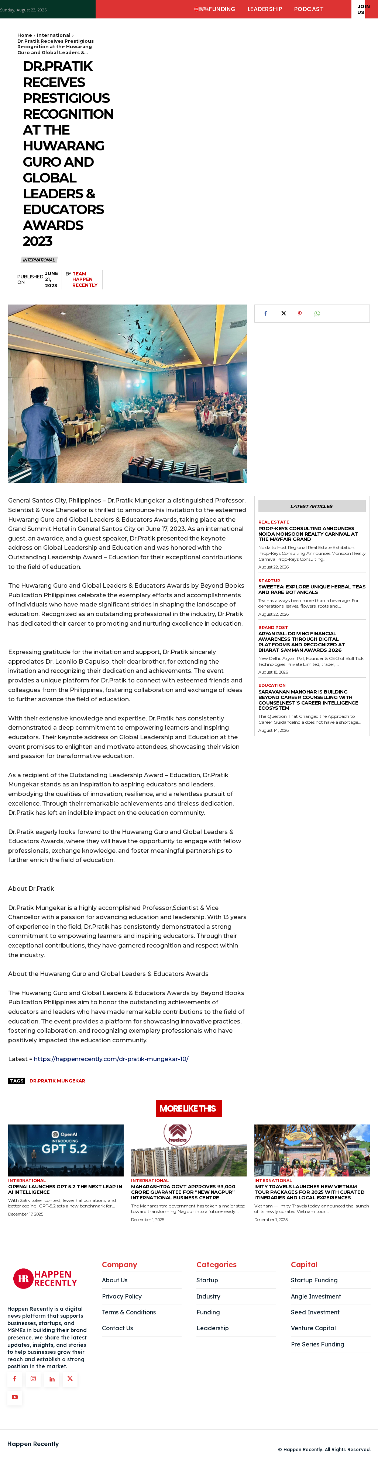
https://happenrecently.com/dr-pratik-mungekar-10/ (111, 1059)
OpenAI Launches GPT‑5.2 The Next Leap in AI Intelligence (65, 1189)
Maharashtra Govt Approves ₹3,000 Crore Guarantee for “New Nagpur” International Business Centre (183, 1191)
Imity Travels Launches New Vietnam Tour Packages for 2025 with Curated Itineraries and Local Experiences (309, 1191)
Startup (269, 580)
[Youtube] (14, 1398)
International (54, 35)
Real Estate (273, 522)
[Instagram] (33, 1379)
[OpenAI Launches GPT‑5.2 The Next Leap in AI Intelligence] (66, 1150)
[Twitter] (282, 313)
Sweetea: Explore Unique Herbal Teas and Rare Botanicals (312, 589)
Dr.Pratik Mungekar (57, 1081)
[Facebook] (265, 313)
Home (24, 35)
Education (272, 685)
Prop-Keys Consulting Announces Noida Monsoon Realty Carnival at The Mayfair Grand (308, 533)
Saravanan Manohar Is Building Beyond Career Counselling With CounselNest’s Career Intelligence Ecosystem (308, 700)
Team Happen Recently (84, 279)
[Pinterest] (299, 313)
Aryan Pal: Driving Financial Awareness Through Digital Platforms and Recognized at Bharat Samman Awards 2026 (302, 641)
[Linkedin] (51, 1379)
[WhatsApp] (316, 313)
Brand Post (273, 627)
